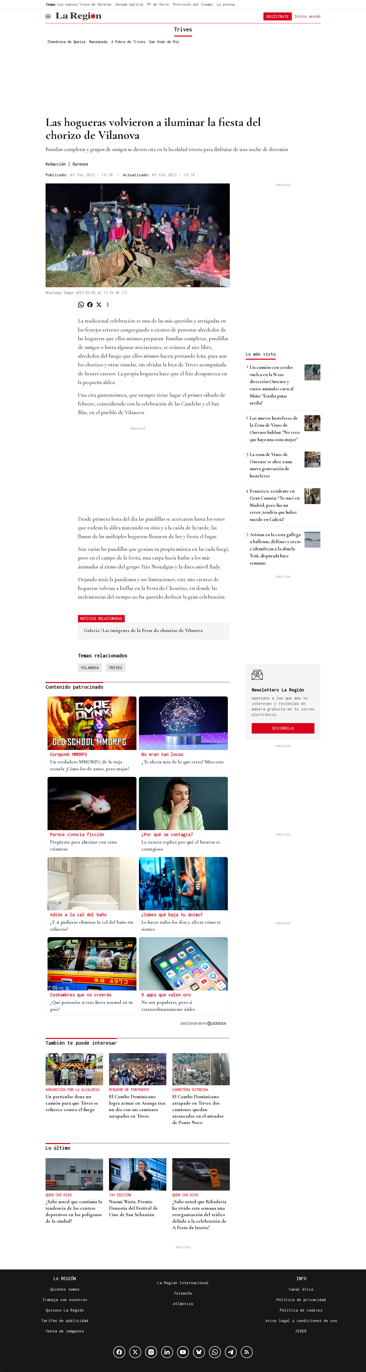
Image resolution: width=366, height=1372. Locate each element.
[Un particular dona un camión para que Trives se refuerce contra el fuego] (74, 1069)
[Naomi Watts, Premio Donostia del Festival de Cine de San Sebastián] (138, 1174)
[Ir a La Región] (78, 16)
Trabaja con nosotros (64, 1299)
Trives (115, 667)
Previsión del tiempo (193, 4)
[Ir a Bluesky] (199, 1352)
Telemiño (183, 1293)
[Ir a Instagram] (151, 1352)
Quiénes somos (64, 1289)
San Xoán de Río (164, 42)
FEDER (301, 1331)
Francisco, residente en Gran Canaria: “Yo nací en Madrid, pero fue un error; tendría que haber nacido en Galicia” (275, 505)
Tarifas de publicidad (64, 1320)
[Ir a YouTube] (183, 1352)
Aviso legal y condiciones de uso (301, 1320)
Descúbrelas (283, 728)
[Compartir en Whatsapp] (81, 305)
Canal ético (301, 1289)
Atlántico (183, 1303)
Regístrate (277, 16)
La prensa (226, 4)
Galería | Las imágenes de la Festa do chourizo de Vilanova (143, 630)
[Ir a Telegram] (231, 1352)
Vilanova (90, 667)
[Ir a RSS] (247, 1352)
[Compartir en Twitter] (99, 305)
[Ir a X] (135, 1352)
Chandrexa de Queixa (66, 42)
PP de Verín (158, 4)
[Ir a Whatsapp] (215, 1352)
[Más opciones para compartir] (108, 305)
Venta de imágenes (65, 1331)
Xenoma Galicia (129, 4)
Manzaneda (98, 42)
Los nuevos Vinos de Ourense (84, 4)
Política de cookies (301, 1310)
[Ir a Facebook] (119, 1352)
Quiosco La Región (65, 1310)
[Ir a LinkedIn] (167, 1352)
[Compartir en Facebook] (90, 305)
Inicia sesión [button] (307, 16)
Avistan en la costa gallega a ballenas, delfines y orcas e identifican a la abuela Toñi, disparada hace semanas (275, 549)
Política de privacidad (301, 1299)
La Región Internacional (183, 1282)
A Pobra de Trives (128, 42)
